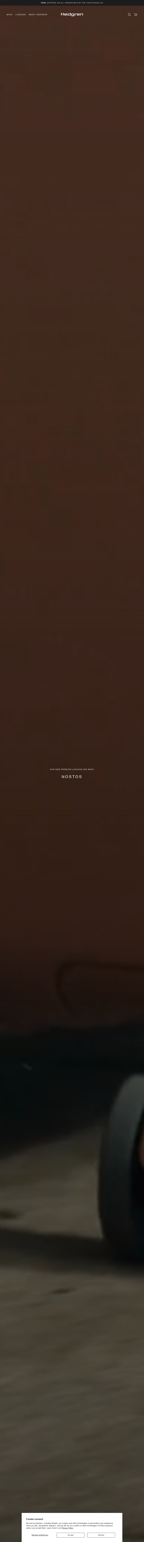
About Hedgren (38, 15)
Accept (70, 1535)
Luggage (20, 15)
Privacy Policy (67, 1528)
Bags (10, 15)
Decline (101, 1535)
